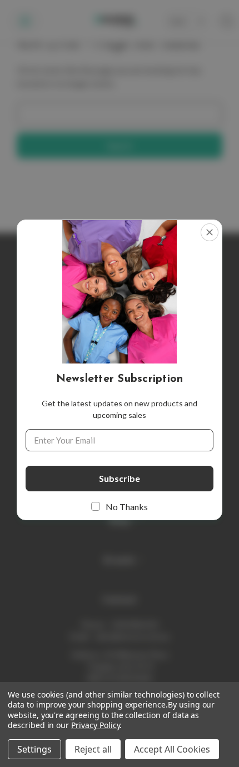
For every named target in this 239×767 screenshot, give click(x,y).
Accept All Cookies (172, 749)
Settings (34, 749)
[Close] (209, 232)
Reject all (93, 749)
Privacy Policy (95, 725)
